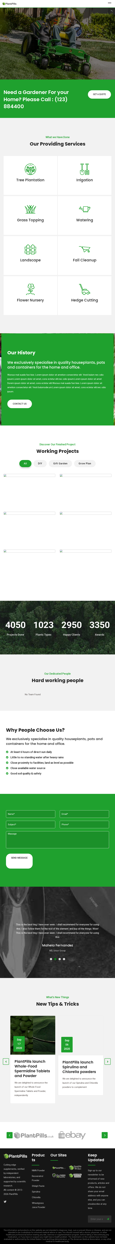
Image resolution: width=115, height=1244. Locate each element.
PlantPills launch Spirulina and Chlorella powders (31, 1066)
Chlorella (36, 1197)
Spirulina (36, 1191)
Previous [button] (10, 1135)
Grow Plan (85, 463)
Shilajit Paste (38, 1186)
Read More (30, 188)
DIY (40, 463)
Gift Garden (60, 463)
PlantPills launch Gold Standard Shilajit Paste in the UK (79, 1068)
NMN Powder (38, 1170)
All (25, 463)
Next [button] (105, 1135)
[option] (36, 1135)
